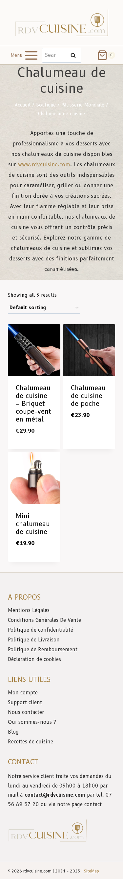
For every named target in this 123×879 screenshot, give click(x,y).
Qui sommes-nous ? (32, 722)
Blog (13, 732)
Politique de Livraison (34, 640)
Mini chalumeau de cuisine (33, 524)
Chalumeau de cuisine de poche (88, 395)
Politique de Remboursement (42, 650)
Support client (26, 702)
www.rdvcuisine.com (44, 164)
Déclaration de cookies (34, 659)
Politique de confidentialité (41, 630)
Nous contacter (27, 712)
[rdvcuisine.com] (61, 23)
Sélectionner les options (36, 445)
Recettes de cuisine (30, 742)
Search (75, 55)
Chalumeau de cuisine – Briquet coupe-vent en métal (33, 403)
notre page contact (79, 804)
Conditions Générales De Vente (44, 620)
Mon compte (23, 693)
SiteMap (91, 871)
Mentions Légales (29, 610)
